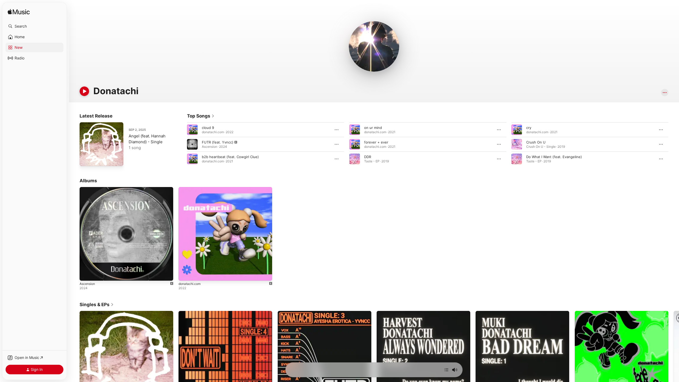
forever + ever (376, 142)
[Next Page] (673, 144)
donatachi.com (191, 189)
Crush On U (536, 142)
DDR (367, 157)
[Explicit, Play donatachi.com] (185, 274)
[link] (201, 116)
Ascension (88, 189)
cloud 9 (208, 127)
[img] (19, 12)
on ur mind (373, 127)
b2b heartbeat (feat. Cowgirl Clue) (230, 157)
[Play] (84, 91)
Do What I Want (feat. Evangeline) (554, 157)
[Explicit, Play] (192, 144)
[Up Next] (446, 370)
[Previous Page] (181, 144)
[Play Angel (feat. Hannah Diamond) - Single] (86, 159)
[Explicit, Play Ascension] (86, 274)
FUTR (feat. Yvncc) (217, 142)
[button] (34, 26)
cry (528, 127)
